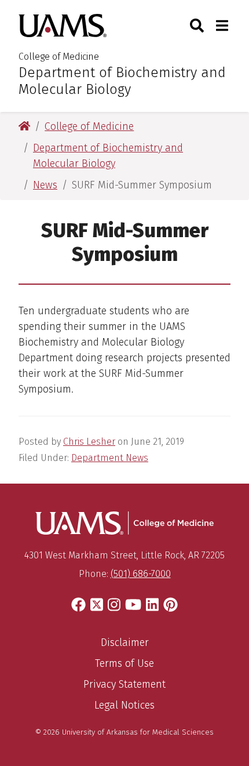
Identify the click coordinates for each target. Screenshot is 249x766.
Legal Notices (124, 705)
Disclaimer (125, 642)
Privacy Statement (124, 684)
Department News (109, 457)
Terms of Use (124, 663)
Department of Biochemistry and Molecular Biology (122, 80)
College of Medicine (59, 56)
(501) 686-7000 (141, 573)
